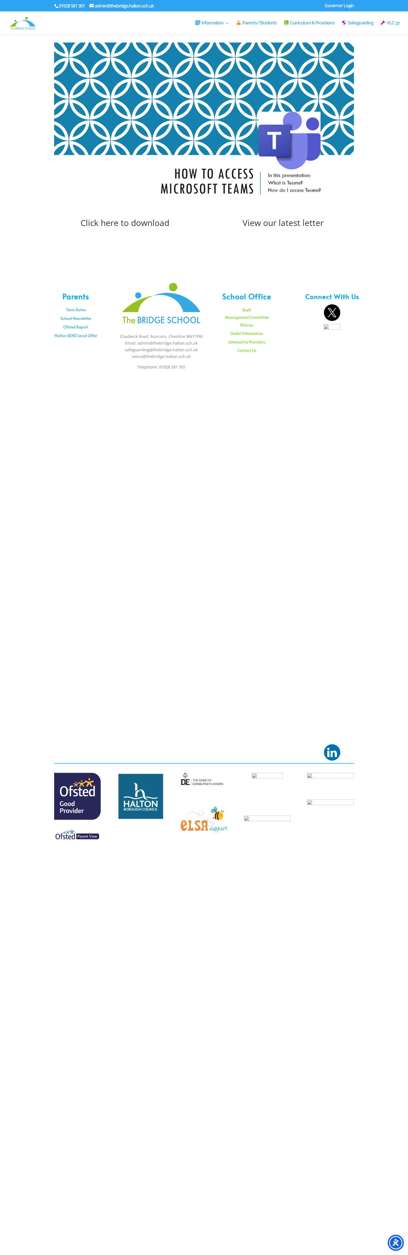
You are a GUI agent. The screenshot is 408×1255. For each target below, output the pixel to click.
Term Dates (76, 309)
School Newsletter (76, 318)
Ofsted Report (75, 327)
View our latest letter (283, 222)
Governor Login (339, 6)
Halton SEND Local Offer (76, 335)
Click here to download (124, 222)
